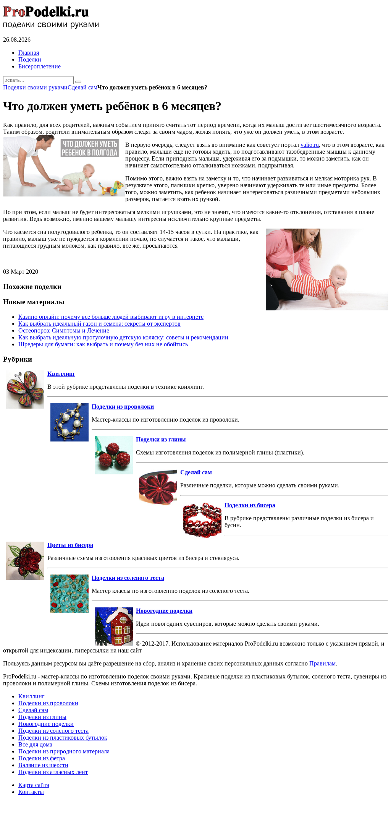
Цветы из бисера (70, 545)
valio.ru (310, 144)
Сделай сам (82, 87)
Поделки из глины (161, 439)
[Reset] (78, 82)
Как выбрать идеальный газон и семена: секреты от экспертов (99, 323)
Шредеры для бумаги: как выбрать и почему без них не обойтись (103, 344)
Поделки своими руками (35, 87)
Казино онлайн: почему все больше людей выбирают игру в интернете (111, 316)
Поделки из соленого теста (128, 578)
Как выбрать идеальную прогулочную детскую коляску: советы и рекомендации (123, 337)
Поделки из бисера (250, 505)
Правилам (322, 663)
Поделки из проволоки (123, 406)
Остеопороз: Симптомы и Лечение (63, 330)
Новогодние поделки (164, 610)
